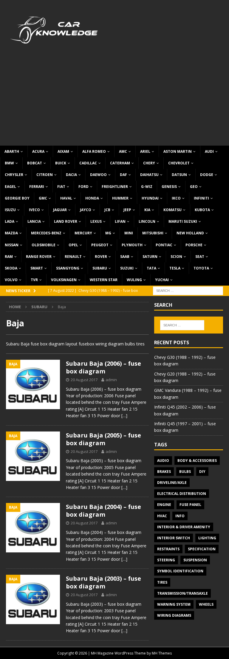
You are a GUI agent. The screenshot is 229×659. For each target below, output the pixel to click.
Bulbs (185, 471)
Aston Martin (177, 151)
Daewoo (98, 174)
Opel (73, 244)
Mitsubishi (152, 233)
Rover (101, 256)
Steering (166, 560)
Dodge (206, 174)
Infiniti (201, 198)
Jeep (127, 209)
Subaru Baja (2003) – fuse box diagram (103, 582)
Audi (209, 151)
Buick (60, 163)
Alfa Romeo (94, 151)
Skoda (11, 268)
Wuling (134, 279)
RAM (9, 256)
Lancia (34, 221)
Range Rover (39, 256)
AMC (123, 151)
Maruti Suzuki (182, 221)
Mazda (11, 233)
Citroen (44, 174)
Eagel (10, 186)
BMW (9, 163)
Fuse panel (190, 504)
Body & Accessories (197, 460)
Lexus (96, 221)
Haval (66, 198)
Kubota (202, 209)
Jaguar (60, 209)
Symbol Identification (180, 571)
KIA (147, 209)
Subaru (99, 268)
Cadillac (88, 163)
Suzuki (127, 268)
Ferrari (36, 186)
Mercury (83, 233)
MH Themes (162, 653)
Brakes (164, 471)
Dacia (71, 174)
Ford (83, 186)
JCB (107, 209)
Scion (176, 256)
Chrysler (14, 174)
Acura (38, 151)
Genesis (169, 186)
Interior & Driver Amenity (183, 526)
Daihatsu (149, 174)
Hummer (120, 198)
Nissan (11, 244)
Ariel (145, 151)
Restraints (168, 548)
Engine (164, 504)
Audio (163, 460)
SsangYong (67, 268)
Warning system (174, 604)
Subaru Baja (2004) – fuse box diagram (103, 510)
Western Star (103, 279)
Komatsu (172, 209)
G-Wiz (146, 186)
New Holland (190, 233)
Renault (73, 256)
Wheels (206, 604)
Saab (124, 256)
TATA (151, 268)
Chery (149, 163)
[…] (124, 415)
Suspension (195, 560)
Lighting (207, 537)
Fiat (61, 186)
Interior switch (173, 537)
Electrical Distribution (181, 493)
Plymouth (132, 244)
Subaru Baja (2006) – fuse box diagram (103, 367)
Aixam (63, 151)
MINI (128, 233)
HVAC (162, 515)
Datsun (179, 174)
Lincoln (147, 221)
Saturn (150, 256)
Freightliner (115, 186)
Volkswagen (64, 279)
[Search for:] (188, 290)
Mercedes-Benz (46, 233)
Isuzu (10, 209)
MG (108, 233)
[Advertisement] (114, 101)
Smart (36, 268)
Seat (199, 256)
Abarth (11, 151)
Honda (92, 198)
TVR (34, 279)
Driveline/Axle (172, 482)
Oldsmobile (43, 244)
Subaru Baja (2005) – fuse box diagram (103, 439)
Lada (9, 221)
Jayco (85, 209)
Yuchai (162, 279)
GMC (43, 198)
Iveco (34, 209)
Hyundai (150, 198)
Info (180, 515)
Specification (202, 548)
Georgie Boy (17, 198)
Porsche (193, 244)
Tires (162, 582)
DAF (123, 174)
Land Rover (65, 221)
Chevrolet (179, 163)
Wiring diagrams (174, 615)
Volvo (11, 279)
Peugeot (100, 244)
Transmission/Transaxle (182, 593)
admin (111, 379)
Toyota (201, 268)
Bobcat (34, 163)
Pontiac (164, 244)
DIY (202, 471)
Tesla (174, 268)
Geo (194, 186)
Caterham (120, 163)
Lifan (120, 221)
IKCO (176, 198)
